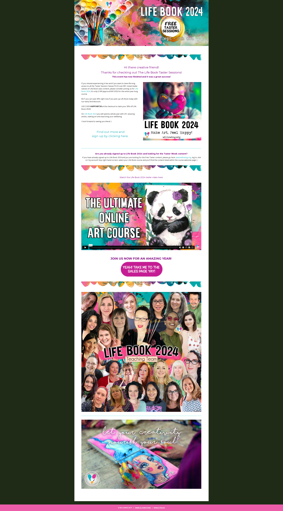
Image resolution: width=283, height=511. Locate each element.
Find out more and (110, 132)
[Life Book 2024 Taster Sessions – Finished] (141, 23)
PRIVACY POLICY (159, 508)
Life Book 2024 (90, 114)
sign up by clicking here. (110, 136)
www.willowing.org (183, 157)
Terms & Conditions (143, 508)
